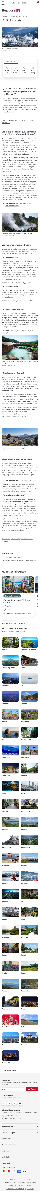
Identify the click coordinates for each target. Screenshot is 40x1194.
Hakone (24, 704)
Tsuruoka (24, 1045)
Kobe (23, 793)
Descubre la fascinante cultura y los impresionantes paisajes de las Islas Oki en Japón (29, 650)
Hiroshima (25, 721)
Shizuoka (5, 991)
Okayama (5, 937)
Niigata (4, 919)
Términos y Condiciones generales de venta (20, 1183)
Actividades (6, 1157)
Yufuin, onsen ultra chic (27, 481)
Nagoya (5, 901)
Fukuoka (5, 685)
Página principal (6, 1070)
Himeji (4, 721)
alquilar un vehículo (30, 519)
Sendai (4, 973)
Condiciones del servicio (15, 1189)
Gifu (22, 685)
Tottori (23, 1027)
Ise (3, 739)
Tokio (23, 1009)
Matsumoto (6, 847)
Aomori (4, 650)
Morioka (24, 865)
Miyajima (5, 865)
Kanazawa (6, 775)
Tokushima (6, 1027)
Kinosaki (24, 775)
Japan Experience (8, 1127)
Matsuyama (25, 847)
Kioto (4, 793)
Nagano (5, 883)
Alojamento (6, 1151)
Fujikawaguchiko (8, 668)
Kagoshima (6, 757)
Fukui (23, 668)
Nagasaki (24, 883)
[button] (16, 43)
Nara (23, 901)
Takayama (6, 1009)
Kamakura (25, 757)
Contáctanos (13, 1179)
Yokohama (6, 1063)
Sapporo (24, 955)
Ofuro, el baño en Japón (13, 557)
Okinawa (24, 937)
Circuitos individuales (12, 596)
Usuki (13, 484)
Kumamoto (25, 811)
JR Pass (33, 508)
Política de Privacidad (16, 1186)
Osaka (4, 955)
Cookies (28, 1186)
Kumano (5, 829)
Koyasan (5, 811)
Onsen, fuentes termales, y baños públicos (20, 560)
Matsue (24, 829)
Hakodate (5, 704)
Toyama (5, 1045)
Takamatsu (25, 991)
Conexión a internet (9, 1145)
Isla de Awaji (26, 739)
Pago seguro (29, 1189)
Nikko (23, 919)
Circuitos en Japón (8, 1133)
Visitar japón (6, 1163)
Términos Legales (25, 1179)
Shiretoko (24, 973)
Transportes (6, 1139)
